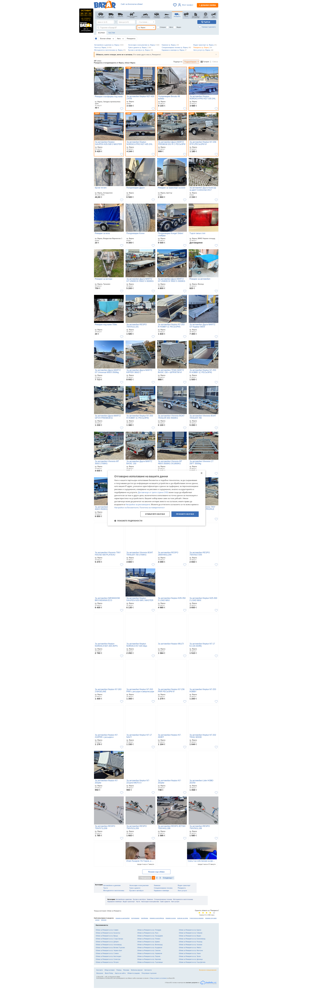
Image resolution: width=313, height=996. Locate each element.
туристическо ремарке (197, 918)
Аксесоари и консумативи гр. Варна (143, 45)
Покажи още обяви (156, 872)
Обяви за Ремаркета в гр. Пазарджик (150, 936)
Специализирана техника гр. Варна (176, 47)
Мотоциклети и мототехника (113, 890)
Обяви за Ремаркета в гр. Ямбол (190, 947)
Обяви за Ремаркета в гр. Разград (190, 942)
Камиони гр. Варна (170, 45)
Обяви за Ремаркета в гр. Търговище (150, 962)
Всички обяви (105, 38)
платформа (144, 918)
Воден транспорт (184, 885)
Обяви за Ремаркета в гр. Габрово (190, 933)
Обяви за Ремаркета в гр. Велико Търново (110, 947)
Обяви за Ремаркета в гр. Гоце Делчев (192, 962)
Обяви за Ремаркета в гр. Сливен (107, 953)
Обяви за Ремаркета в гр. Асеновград (109, 945)
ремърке (103, 920)
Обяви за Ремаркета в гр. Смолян (149, 950)
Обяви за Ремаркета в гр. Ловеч (190, 953)
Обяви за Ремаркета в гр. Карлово (149, 959)
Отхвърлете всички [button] (155, 514)
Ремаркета (131, 38)
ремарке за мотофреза (157, 918)
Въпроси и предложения (207, 970)
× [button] (201, 473)
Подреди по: (178, 62)
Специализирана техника (163, 888)
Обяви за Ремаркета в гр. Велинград (149, 945)
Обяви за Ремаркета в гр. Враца (107, 936)
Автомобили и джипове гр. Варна (108, 45)
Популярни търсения (149, 973)
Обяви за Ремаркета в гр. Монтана (191, 950)
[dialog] (156, 498)
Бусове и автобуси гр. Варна (140, 50)
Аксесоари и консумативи (139, 885)
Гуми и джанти (134, 888)
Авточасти (148, 970)
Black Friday (109, 973)
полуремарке (135, 918)
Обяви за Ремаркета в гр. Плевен (148, 939)
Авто (119, 38)
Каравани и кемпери (161, 890)
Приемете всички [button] (185, 514)
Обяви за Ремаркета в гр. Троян (190, 956)
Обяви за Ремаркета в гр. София (107, 930)
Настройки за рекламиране (138, 504)
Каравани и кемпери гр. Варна (174, 50)
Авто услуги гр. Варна (203, 50)
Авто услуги (182, 890)
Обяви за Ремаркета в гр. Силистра (108, 959)
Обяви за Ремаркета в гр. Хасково (190, 945)
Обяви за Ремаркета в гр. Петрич (107, 962)
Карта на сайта (120, 973)
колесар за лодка (182, 918)
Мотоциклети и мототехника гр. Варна (110, 50)
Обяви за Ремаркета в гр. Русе (147, 933)
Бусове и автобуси (136, 890)
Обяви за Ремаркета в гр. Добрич (107, 942)
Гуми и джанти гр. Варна (139, 47)
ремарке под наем (211, 918)
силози (97, 920)
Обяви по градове (133, 973)
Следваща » (168, 878)
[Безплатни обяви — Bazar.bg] (105, 5)
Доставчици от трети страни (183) (153, 492)
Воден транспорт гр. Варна (205, 45)
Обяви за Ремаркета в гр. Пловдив (149, 930)
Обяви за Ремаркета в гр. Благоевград (192, 939)
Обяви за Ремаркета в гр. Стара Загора (109, 939)
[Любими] (175, 5)
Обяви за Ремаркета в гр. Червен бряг (109, 950)
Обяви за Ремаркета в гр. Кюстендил (108, 956)
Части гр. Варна (103, 47)
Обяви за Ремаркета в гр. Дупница (191, 959)
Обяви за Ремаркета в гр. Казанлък (108, 933)
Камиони (157, 885)
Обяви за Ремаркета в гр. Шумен (148, 942)
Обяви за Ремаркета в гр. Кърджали (149, 947)
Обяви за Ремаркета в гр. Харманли (149, 953)
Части (105, 888)
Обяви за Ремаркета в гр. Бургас (190, 930)
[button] (128, 520)
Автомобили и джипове (112, 885)
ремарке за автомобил (123, 918)
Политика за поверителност (152, 507)
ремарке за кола (171, 918)
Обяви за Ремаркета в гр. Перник (148, 956)
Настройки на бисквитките (126, 507)
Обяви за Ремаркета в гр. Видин (190, 936)
